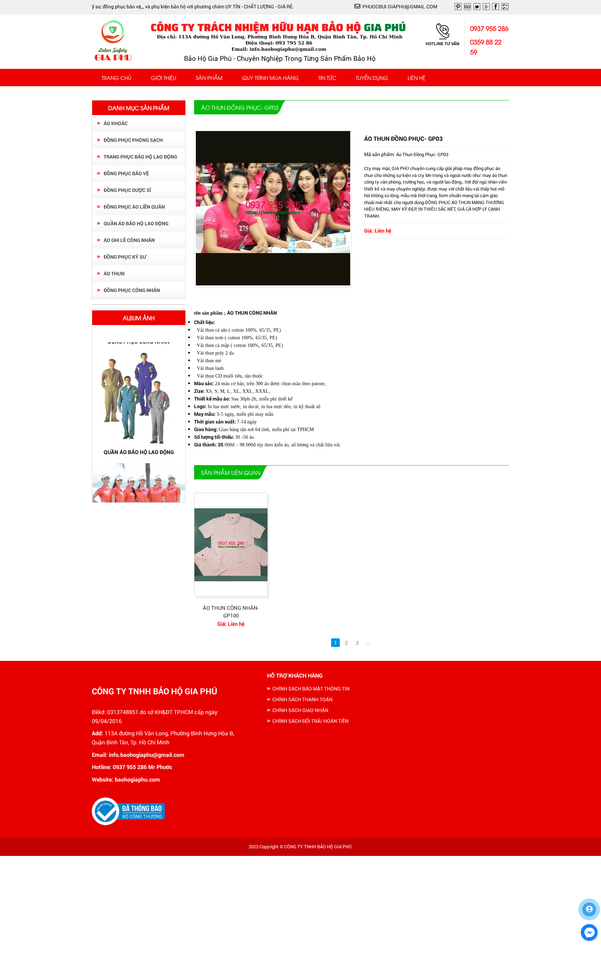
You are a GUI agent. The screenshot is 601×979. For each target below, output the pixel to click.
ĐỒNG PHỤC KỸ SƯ (125, 256)
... (368, 642)
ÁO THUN (114, 273)
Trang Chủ (116, 77)
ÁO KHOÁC (116, 123)
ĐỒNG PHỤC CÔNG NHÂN (132, 290)
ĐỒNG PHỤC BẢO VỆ (126, 173)
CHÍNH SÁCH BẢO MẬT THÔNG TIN (311, 688)
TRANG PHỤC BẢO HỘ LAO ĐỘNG (140, 156)
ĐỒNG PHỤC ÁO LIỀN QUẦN (134, 206)
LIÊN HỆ (416, 77)
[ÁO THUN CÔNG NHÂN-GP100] (230, 544)
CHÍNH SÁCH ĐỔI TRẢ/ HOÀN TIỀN (310, 721)
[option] (138, 404)
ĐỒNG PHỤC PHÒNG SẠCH (133, 140)
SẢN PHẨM (209, 77)
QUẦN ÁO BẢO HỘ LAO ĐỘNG (136, 223)
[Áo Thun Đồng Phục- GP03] (273, 283)
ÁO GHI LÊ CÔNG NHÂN (129, 240)
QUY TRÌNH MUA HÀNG (270, 77)
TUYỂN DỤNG (372, 77)
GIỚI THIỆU (163, 77)
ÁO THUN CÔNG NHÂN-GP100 (231, 611)
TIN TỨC (327, 77)
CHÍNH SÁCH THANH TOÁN (302, 699)
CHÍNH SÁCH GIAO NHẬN (300, 710)
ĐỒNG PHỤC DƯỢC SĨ (127, 190)
